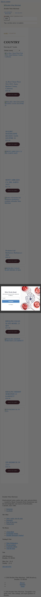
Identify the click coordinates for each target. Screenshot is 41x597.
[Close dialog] (39, 287)
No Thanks (11, 304)
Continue (10, 301)
